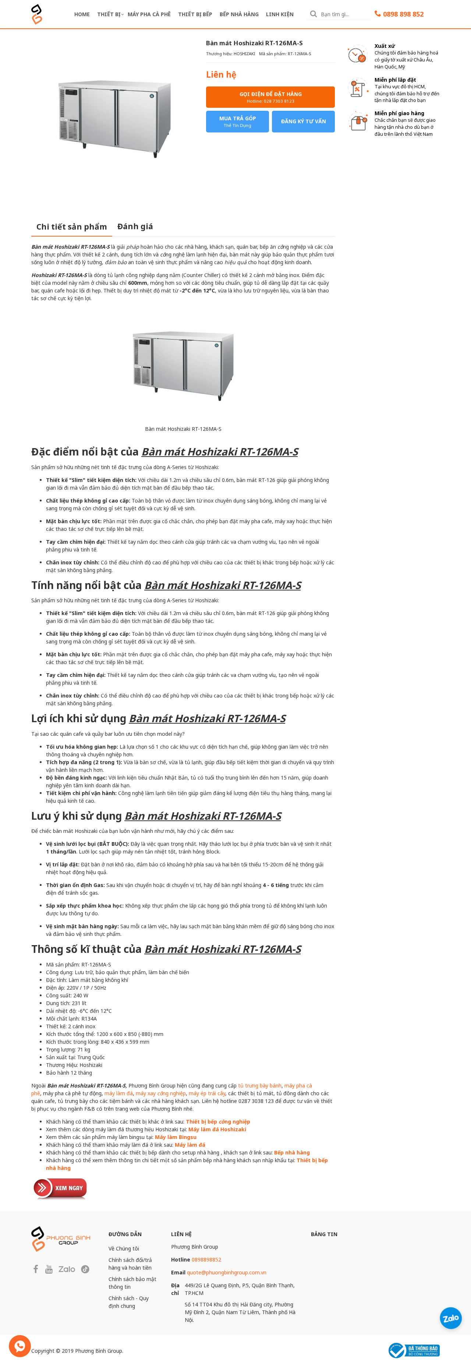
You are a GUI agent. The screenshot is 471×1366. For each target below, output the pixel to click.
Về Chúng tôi (124, 1248)
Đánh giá (135, 226)
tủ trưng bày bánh (259, 1085)
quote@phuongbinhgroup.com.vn (226, 1272)
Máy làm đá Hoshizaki (217, 1129)
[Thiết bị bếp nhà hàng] (60, 1187)
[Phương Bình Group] (36, 13)
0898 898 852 (403, 14)
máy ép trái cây (207, 1093)
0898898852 (206, 1259)
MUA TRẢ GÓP (237, 121)
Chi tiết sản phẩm (71, 226)
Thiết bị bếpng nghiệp (218, 1121)
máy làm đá (119, 1093)
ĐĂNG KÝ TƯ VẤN (303, 121)
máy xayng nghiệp (161, 1093)
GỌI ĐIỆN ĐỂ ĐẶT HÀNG (271, 97)
